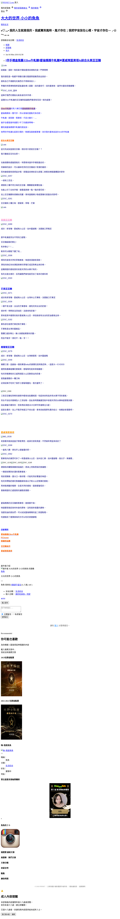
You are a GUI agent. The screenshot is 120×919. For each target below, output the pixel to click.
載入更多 (5, 603)
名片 (7, 51)
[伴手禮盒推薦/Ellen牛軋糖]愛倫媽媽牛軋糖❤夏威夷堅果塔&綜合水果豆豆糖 (53, 60)
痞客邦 (14, 585)
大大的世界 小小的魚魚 (20, 18)
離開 (13, 914)
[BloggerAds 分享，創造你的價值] (60, 787)
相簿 (7, 45)
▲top (3, 598)
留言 (19, 585)
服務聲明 (82, 886)
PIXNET (42, 886)
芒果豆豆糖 (6, 289)
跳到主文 (4, 25)
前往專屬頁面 (60, 800)
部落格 (8, 48)
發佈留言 (5, 617)
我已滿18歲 (6, 914)
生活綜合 (20, 40)
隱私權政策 (73, 886)
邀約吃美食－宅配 (22, 594)
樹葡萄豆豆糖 (7, 347)
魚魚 (3, 571)
